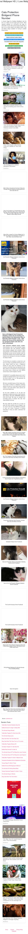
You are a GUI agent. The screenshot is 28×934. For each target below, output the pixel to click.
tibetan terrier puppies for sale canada (14, 46)
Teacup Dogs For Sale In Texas (9, 763)
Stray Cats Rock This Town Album (9, 776)
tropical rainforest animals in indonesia (14, 35)
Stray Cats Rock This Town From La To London (12, 741)
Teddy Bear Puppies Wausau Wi (9, 744)
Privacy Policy (19, 929)
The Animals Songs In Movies (8, 774)
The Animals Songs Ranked (8, 730)
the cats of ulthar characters (14, 48)
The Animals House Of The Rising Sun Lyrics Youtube (14, 752)
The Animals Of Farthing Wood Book (10, 768)
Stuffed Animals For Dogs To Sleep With (11, 727)
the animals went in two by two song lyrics (14, 41)
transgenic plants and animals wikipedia (14, 33)
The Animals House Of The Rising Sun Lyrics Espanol (14, 755)
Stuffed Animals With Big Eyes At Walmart (11, 765)
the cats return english (14, 43)
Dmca (6, 929)
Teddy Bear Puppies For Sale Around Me (11, 733)
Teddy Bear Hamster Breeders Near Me (11, 725)
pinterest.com (9, 718)
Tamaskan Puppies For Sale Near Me (10, 746)
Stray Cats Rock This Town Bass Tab (10, 738)
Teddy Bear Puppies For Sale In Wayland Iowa (12, 757)
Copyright (14, 931)
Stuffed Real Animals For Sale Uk (9, 749)
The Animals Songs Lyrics (7, 736)
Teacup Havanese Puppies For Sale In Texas (12, 771)
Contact (12, 929)
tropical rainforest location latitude (14, 37)
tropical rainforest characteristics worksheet (14, 39)
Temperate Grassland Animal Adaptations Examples (13, 760)
